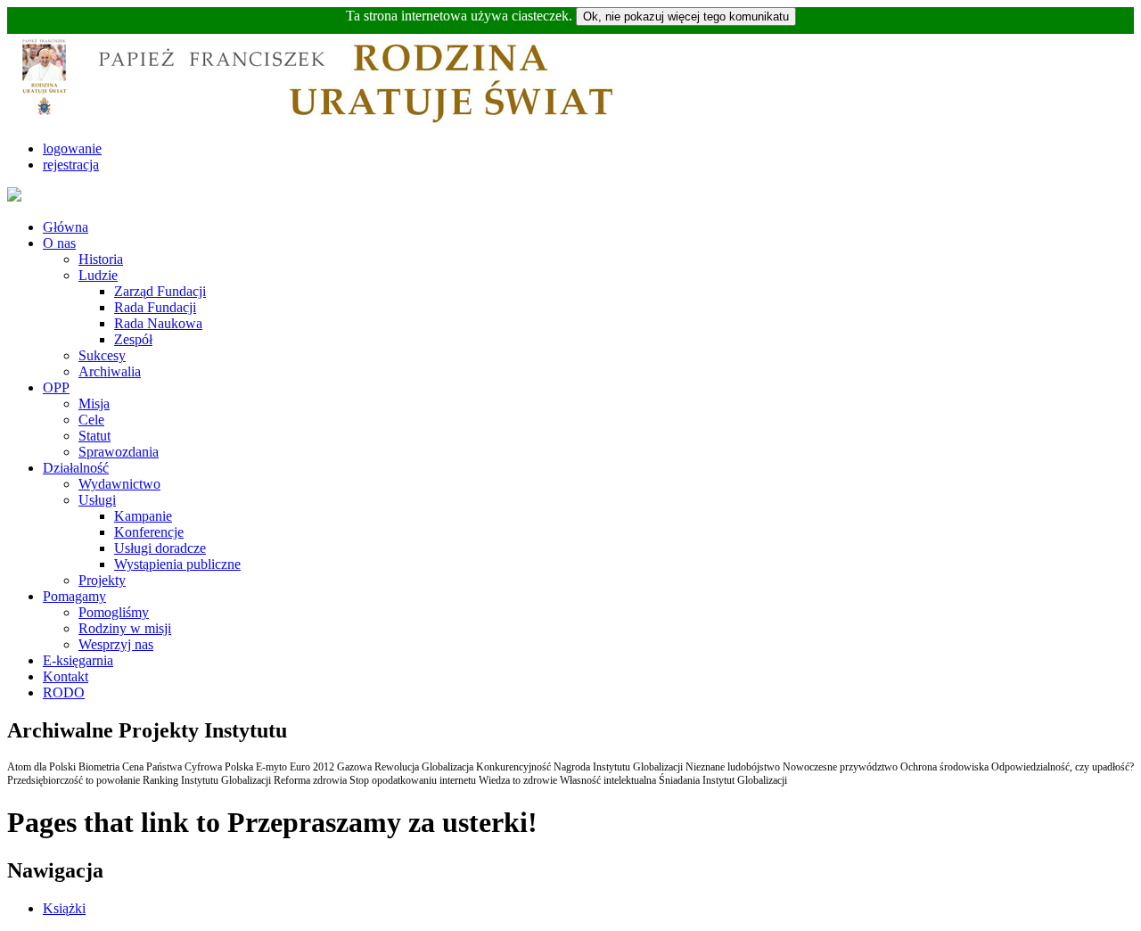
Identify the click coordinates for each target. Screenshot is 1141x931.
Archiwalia (109, 371)
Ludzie (98, 275)
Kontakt (65, 676)
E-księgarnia (78, 660)
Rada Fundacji (155, 307)
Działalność (76, 467)
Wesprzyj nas (115, 644)
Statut (94, 435)
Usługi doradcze (160, 548)
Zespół (133, 339)
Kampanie (143, 515)
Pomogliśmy (113, 612)
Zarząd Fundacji (160, 291)
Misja (94, 403)
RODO (64, 692)
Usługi (97, 499)
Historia (100, 259)
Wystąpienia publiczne (177, 564)
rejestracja (71, 164)
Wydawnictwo (119, 483)
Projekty (102, 580)
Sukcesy (102, 355)
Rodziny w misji (124, 628)
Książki (64, 908)
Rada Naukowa (158, 323)
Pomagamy (74, 596)
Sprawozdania (118, 451)
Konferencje (149, 532)
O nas (59, 243)
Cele (91, 419)
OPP (56, 387)
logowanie (72, 148)
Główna (65, 227)
